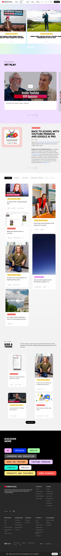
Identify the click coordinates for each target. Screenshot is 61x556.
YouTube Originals (18, 524)
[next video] (36, 115)
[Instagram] (10, 511)
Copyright (24, 542)
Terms (20, 544)
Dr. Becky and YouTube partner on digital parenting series (43, 383)
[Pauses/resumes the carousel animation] (5, 47)
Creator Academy (39, 524)
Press (5, 522)
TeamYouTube (49, 496)
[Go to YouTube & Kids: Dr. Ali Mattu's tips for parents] (17, 398)
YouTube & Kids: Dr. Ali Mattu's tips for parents (16, 408)
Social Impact (48, 524)
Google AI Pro (46, 162)
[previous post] (25, 168)
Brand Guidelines (31, 542)
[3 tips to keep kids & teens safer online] (44, 398)
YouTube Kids (17, 520)
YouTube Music (49, 503)
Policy (25, 467)
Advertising (27, 520)
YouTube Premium (36, 154)
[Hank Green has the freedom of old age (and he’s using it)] (44, 201)
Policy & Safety (17, 542)
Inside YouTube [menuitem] (33, 2)
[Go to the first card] (28, 47)
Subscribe (57, 1)
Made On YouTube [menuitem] (38, 2)
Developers (27, 522)
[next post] (36, 168)
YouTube (37, 489)
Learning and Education (20, 456)
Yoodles (11, 467)
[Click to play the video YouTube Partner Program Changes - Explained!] (30, 86)
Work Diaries (46, 473)
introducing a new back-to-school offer (47, 142)
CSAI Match (48, 522)
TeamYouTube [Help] (40, 496)
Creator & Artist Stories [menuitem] (21, 1)
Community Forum (8, 533)
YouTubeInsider (49, 505)
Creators (37, 522)
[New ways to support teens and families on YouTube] (17, 363)
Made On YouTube (16, 462)
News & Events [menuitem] (16, 2)
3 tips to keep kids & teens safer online (43, 408)
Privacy (15, 544)
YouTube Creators (39, 491)
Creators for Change (50, 520)
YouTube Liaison (39, 498)
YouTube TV (48, 500)
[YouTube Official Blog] (7, 2)
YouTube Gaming (49, 498)
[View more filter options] (55, 178)
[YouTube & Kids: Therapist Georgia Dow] (17, 190)
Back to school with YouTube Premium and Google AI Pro (45, 134)
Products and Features (20, 473)
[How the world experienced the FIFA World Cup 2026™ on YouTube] (44, 254)
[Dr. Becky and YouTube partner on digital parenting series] (17, 257)
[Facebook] (14, 511)
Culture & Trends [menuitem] (28, 2)
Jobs (5, 524)
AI (8, 450)
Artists (19, 450)
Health (33, 450)
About (5, 520)
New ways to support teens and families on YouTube (16, 377)
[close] (60, 553)
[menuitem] (42, 2)
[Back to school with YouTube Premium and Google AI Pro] (12, 137)
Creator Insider (38, 493)
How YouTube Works (8, 527)
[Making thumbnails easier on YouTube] (17, 219)
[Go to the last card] (32, 47)
